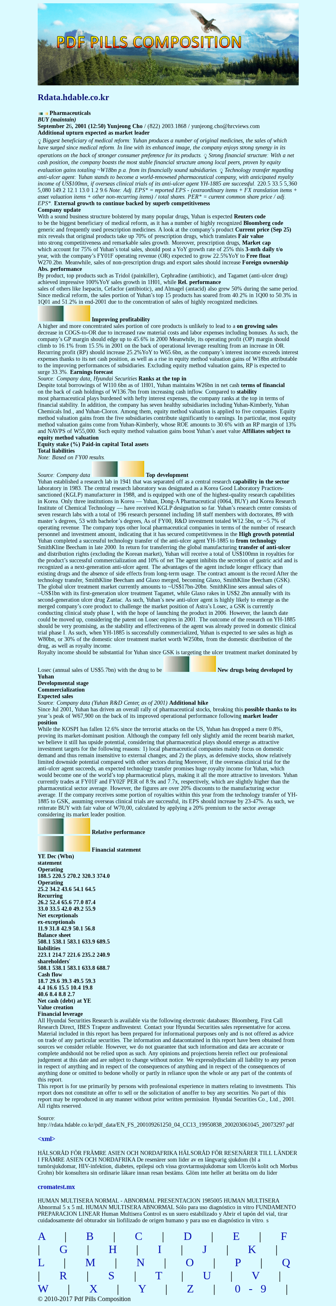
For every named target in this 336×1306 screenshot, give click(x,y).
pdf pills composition (166, 33)
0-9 (255, 1288)
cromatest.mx (56, 1187)
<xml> (46, 1139)
